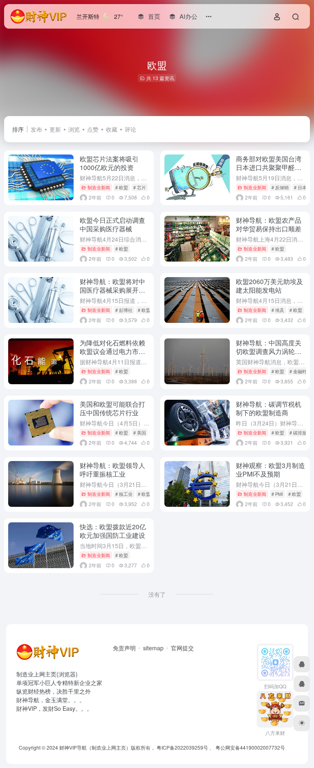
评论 (130, 129)
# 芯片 (139, 187)
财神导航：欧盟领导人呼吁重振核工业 (112, 470)
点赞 (93, 129)
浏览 (74, 129)
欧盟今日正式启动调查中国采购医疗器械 (112, 224)
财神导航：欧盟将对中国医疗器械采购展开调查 (112, 290)
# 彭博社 (123, 310)
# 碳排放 (298, 432)
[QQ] (302, 664)
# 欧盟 (121, 187)
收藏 (111, 129)
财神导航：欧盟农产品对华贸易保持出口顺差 (268, 224)
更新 (55, 129)
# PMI (277, 493)
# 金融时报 (300, 371)
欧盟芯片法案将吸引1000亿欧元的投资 (109, 163)
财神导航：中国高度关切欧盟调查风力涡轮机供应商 (268, 351)
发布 (36, 129)
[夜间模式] (302, 723)
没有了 (157, 594)
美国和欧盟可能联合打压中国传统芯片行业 (112, 408)
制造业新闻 (98, 187)
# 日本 (300, 187)
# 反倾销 (280, 187)
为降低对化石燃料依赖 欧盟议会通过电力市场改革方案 (112, 351)
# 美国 (139, 432)
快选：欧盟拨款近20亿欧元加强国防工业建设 (113, 531)
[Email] (302, 703)
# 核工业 (123, 493)
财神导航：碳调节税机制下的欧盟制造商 (268, 408)
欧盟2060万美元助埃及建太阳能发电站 (269, 286)
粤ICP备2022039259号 (182, 747)
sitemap (153, 648)
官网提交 (182, 648)
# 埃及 (277, 310)
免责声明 (124, 648)
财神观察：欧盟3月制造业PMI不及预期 (270, 470)
